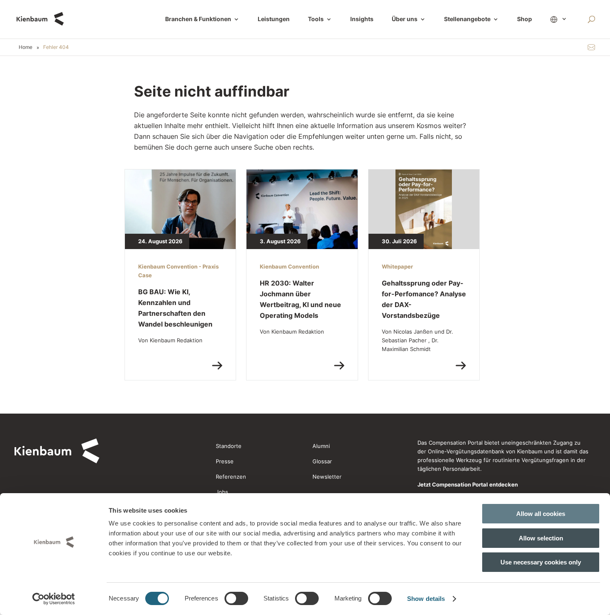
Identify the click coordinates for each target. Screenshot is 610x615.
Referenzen (231, 476)
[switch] (236, 598)
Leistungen (274, 19)
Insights (361, 19)
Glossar (322, 461)
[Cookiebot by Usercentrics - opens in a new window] (53, 599)
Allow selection (541, 538)
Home (25, 47)
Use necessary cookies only (540, 562)
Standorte (229, 446)
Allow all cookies (540, 513)
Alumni (321, 446)
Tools (316, 19)
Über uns (404, 19)
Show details (426, 598)
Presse (225, 461)
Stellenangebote (467, 19)
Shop (524, 19)
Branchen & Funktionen (198, 19)
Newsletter (327, 476)
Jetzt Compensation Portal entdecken (467, 484)
